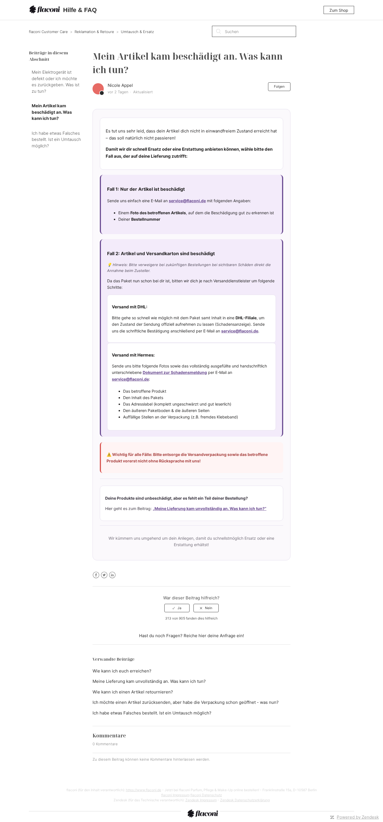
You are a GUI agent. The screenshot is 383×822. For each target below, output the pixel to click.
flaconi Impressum (175, 795)
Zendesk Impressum (201, 800)
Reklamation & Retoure (94, 31)
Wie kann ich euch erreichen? (122, 671)
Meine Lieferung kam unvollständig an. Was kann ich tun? (149, 681)
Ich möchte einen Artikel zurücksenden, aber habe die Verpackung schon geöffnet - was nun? (186, 702)
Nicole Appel (120, 85)
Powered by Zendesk (358, 817)
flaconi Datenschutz (206, 795)
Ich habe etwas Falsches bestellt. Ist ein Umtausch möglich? (56, 139)
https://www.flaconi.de (143, 790)
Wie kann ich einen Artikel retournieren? (133, 692)
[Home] (45, 10)
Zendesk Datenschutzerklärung (245, 800)
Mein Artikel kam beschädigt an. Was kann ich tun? (52, 112)
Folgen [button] (279, 86)
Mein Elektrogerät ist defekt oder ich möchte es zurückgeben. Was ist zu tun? (55, 81)
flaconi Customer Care (49, 31)
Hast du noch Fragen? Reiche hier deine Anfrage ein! (191, 635)
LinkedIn (112, 575)
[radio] (177, 608)
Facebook (96, 575)
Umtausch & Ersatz (137, 31)
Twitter (104, 575)
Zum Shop (338, 10)
